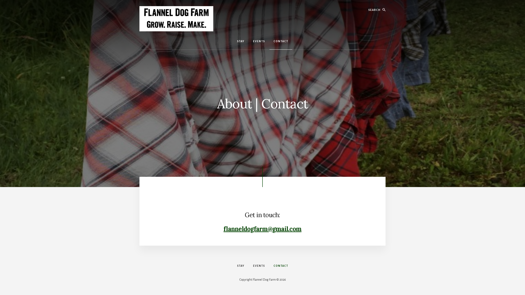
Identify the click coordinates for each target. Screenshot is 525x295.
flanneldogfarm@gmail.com (262, 229)
